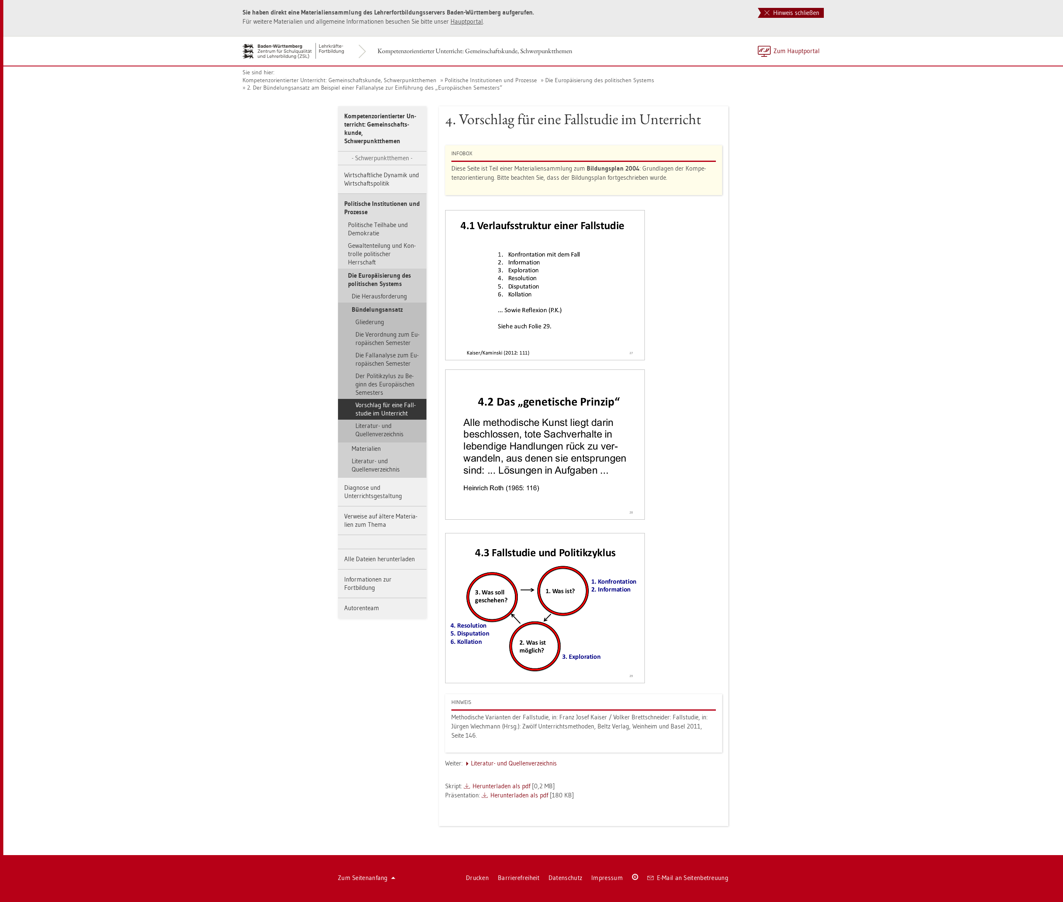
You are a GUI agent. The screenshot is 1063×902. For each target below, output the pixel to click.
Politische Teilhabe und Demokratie (378, 229)
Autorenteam (361, 608)
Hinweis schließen (795, 13)
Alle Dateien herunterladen (379, 559)
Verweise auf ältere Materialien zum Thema (380, 520)
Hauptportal (467, 21)
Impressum (607, 878)
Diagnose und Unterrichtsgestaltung (373, 492)
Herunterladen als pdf (501, 786)
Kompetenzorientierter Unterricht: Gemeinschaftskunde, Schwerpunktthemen (474, 50)
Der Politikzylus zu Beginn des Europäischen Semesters (384, 384)
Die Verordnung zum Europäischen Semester (387, 338)
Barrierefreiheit (518, 878)
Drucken (477, 878)
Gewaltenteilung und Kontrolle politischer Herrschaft (382, 254)
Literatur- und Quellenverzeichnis (379, 430)
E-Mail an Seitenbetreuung (693, 878)
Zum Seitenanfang (363, 878)
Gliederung (369, 322)
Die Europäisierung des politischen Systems (599, 80)
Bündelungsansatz (377, 309)
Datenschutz (565, 878)
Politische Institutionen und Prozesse (491, 80)
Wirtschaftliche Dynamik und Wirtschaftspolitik (381, 179)
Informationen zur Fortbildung (368, 583)
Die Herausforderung (379, 296)
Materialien (366, 448)
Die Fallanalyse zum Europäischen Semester (387, 359)
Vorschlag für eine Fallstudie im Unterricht (385, 409)
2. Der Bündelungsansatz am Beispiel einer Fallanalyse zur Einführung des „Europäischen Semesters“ (374, 87)
